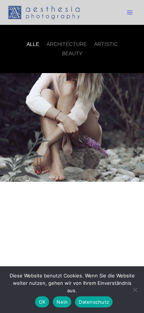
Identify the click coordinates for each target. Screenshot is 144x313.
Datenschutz (94, 302)
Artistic (106, 44)
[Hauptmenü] (130, 12)
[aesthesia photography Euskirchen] (44, 12)
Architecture (67, 44)
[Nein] (134, 289)
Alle (33, 44)
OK (42, 302)
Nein (62, 302)
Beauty (72, 53)
